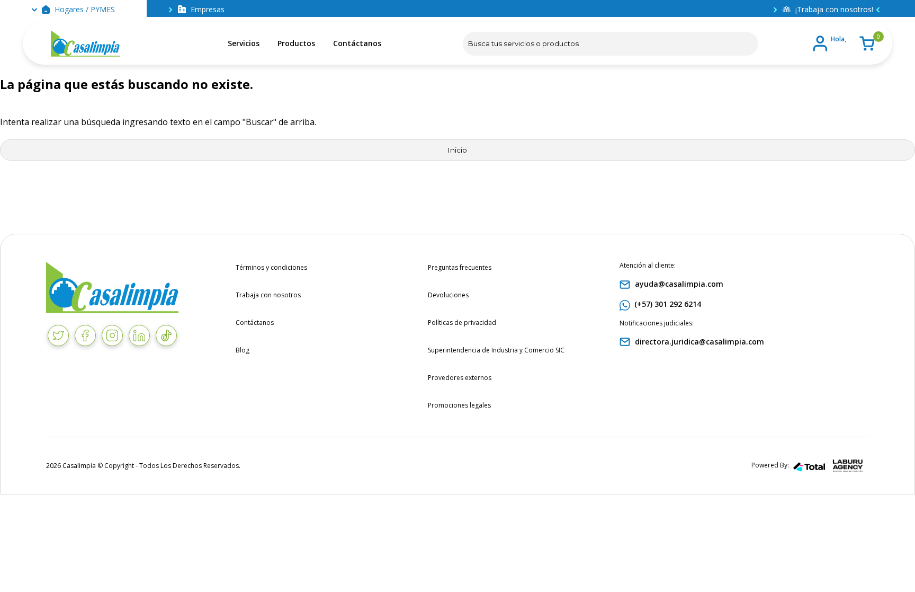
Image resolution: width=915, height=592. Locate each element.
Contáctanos (357, 43)
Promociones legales (459, 405)
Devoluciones (448, 294)
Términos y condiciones (271, 267)
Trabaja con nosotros (268, 294)
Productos (296, 43)
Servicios (243, 43)
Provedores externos (459, 377)
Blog (242, 350)
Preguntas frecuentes (459, 267)
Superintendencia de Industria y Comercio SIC (496, 350)
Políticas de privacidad (462, 322)
